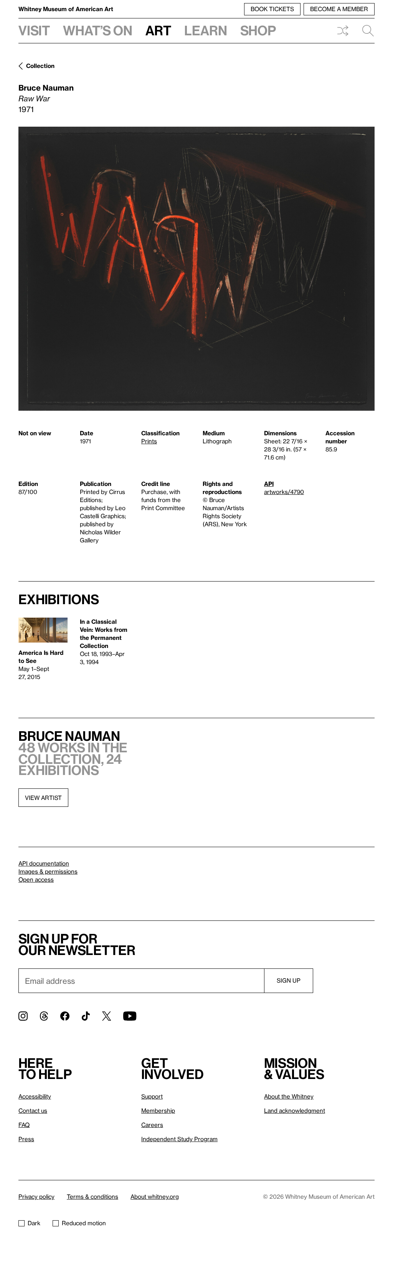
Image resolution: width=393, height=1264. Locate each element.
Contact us (32, 1110)
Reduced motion (84, 1222)
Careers (152, 1124)
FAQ (24, 1124)
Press (26, 1138)
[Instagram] (23, 1016)
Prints (149, 441)
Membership (158, 1110)
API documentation (43, 863)
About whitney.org (154, 1196)
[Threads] (44, 1016)
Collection (40, 65)
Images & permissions (48, 871)
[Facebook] (65, 1016)
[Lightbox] (196, 269)
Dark (34, 1222)
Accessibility (34, 1096)
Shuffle (342, 30)
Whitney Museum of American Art (65, 8)
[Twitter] (106, 1016)
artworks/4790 (284, 491)
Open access (36, 879)
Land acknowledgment (294, 1110)
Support (152, 1096)
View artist (43, 797)
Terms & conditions (92, 1196)
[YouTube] (129, 1016)
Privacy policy (36, 1196)
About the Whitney (289, 1096)
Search (365, 30)
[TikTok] (86, 1016)
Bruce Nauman (46, 87)
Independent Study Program (179, 1138)
